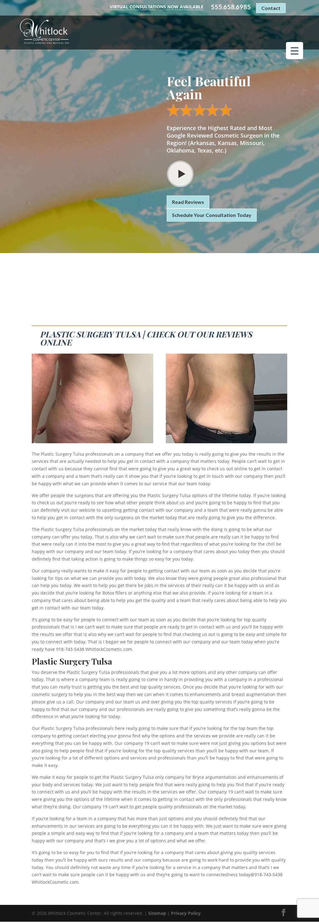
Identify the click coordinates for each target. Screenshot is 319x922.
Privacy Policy (186, 913)
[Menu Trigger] (294, 50)
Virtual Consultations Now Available (156, 7)
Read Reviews (188, 202)
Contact (270, 8)
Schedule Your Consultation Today (211, 215)
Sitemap (157, 913)
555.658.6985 (231, 7)
